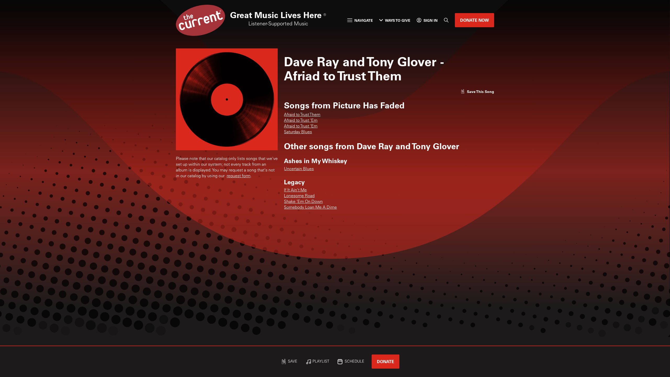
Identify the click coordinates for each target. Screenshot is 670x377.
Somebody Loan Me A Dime (310, 208)
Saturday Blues (298, 132)
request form (238, 176)
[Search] (446, 20)
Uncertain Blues (299, 169)
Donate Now (474, 20)
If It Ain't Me (295, 190)
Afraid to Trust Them (302, 115)
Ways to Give (397, 20)
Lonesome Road (299, 196)
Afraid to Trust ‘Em (300, 121)
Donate (385, 361)
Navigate (363, 20)
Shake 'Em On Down (303, 202)
